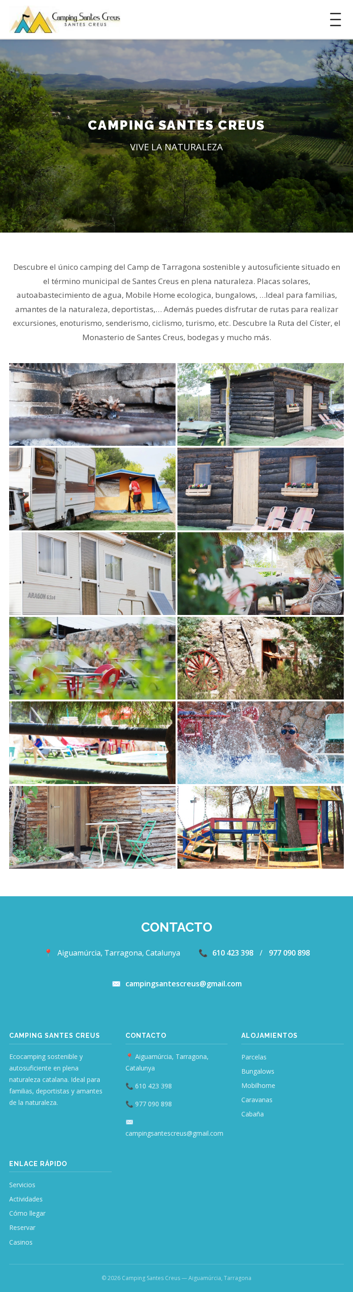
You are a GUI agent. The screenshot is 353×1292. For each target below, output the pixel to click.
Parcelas (254, 1057)
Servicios (22, 1184)
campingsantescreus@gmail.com (183, 984)
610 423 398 (232, 953)
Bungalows (257, 1071)
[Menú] (335, 19)
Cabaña (252, 1114)
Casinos (21, 1242)
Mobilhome (258, 1085)
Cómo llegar (27, 1213)
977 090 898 (289, 953)
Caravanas (257, 1099)
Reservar (22, 1227)
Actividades (26, 1199)
